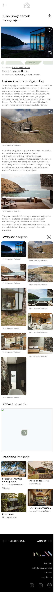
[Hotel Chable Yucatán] (40, 497)
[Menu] (49, 5)
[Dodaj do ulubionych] (49, 30)
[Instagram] (40, 585)
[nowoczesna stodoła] (27, 5)
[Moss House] (13, 502)
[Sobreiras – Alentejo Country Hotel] (13, 469)
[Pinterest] (49, 585)
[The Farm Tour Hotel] (40, 470)
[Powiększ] (27, 42)
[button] (27, 427)
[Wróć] (4, 5)
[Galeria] (49, 53)
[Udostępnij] (49, 16)
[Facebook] (32, 585)
